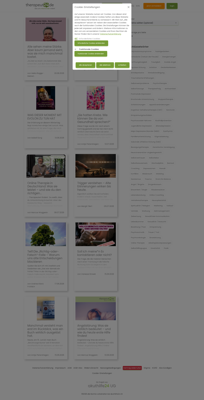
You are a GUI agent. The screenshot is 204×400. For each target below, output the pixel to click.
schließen (122, 65)
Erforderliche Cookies (89, 38)
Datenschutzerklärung (110, 34)
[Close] (128, 7)
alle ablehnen (105, 65)
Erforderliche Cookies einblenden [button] (91, 43)
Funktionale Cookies (89, 49)
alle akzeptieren (85, 65)
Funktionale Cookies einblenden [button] (91, 53)
